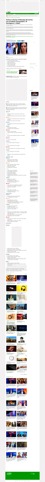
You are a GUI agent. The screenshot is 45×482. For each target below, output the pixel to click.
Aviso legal (22, 480)
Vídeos (24, 13)
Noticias (7, 13)
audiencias (11, 272)
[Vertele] (9, 473)
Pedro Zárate (7, 440)
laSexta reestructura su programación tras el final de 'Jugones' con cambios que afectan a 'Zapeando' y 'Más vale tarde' (11, 449)
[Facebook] (19, 40)
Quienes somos (16, 480)
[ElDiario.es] (36, 13)
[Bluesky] (20, 40)
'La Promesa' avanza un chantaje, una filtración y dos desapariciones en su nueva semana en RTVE (34, 195)
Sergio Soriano (7, 397)
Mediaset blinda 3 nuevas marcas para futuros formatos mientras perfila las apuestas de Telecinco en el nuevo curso (11, 418)
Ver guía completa (32, 67)
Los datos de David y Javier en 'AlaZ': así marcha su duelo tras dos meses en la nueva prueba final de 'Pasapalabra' (22, 438)
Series (21, 13)
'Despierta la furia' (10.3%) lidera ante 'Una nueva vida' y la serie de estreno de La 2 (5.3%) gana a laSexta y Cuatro (22, 428)
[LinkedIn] (23, 40)
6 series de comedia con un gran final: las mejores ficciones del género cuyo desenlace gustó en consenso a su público (22, 385)
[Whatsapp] (18, 40)
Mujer (13, 272)
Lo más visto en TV (18, 13)
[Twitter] (22, 40)
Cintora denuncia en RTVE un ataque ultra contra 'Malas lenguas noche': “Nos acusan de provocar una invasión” (21, 395)
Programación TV (11, 13)
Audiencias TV (7, 272)
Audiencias (14, 13)
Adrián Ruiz (18, 409)
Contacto (19, 480)
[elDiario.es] (9, 474)
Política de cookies (25, 480)
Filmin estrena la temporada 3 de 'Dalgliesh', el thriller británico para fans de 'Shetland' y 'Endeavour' (21, 449)
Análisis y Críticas (27, 13)
